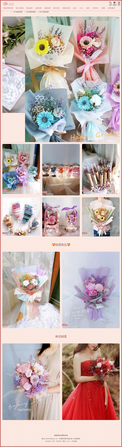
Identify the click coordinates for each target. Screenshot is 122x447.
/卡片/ (81, 8)
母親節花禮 (66, 8)
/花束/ (75, 8)
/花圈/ (103, 8)
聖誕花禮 (29, 8)
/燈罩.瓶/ (95, 8)
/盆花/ (88, 8)
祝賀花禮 (47, 8)
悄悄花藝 (58, 440)
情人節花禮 (20, 8)
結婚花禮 (38, 8)
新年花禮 (56, 8)
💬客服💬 (111, 8)
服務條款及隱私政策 (61, 434)
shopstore (68, 440)
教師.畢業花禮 (8, 8)
